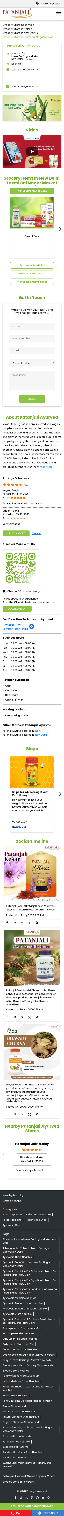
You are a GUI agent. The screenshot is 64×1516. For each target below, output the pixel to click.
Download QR (17, 609)
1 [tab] (24, 116)
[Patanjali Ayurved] (17, 14)
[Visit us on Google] (21, 1497)
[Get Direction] (31, 628)
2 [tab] (29, 116)
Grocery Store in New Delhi (18, 1481)
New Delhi (41, 734)
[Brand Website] (48, 1497)
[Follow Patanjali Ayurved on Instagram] (37, 1497)
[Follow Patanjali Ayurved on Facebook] (15, 1497)
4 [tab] (40, 116)
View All (36, 533)
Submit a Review (16, 533)
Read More (19, 826)
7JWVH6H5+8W (12, 625)
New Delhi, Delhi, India (15, 629)
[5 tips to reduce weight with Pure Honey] (32, 772)
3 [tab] (34, 116)
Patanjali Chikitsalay (32, 1144)
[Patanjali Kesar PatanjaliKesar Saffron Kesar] (32, 873)
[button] (32, 151)
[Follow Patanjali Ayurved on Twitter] (26, 1497)
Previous (5, 229)
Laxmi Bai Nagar (12, 1200)
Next (58, 229)
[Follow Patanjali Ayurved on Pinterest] (32, 1497)
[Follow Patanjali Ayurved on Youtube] (43, 1497)
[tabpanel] (32, 108)
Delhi (38, 731)
